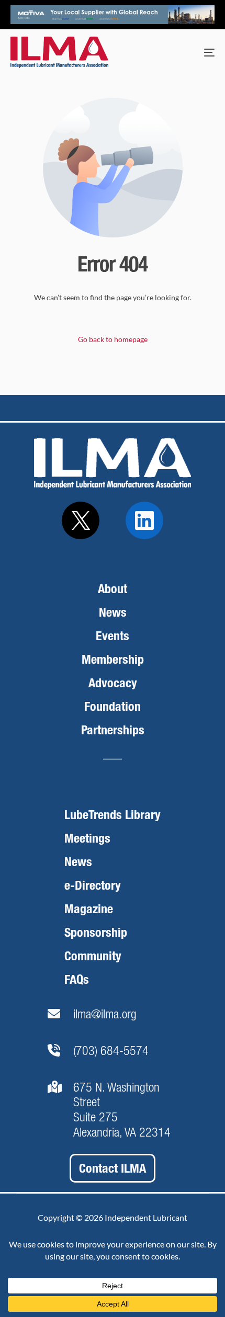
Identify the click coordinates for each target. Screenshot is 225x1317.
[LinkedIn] (144, 520)
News (113, 612)
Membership (113, 659)
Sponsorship (95, 932)
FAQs (76, 979)
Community (92, 955)
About (112, 588)
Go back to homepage (113, 339)
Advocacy (112, 682)
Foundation (112, 706)
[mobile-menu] (199, 52)
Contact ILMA (112, 1168)
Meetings (87, 838)
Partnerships (112, 729)
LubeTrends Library (112, 814)
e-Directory (92, 885)
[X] (80, 520)
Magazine (88, 908)
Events (112, 635)
